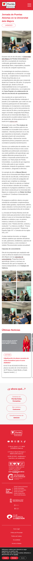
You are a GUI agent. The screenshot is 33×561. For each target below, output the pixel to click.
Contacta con (17, 399)
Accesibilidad (16, 540)
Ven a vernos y (16, 408)
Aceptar (6, 558)
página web (13, 121)
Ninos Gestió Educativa (20, 495)
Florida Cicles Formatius (20, 490)
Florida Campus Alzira (19, 493)
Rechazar (14, 558)
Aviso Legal (16, 529)
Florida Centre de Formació (21, 486)
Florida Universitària (19, 488)
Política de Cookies (16, 536)
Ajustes (23, 558)
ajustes (16, 554)
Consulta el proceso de (16, 416)
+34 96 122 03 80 (12, 456)
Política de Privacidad (16, 532)
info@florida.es (22, 456)
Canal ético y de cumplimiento (17, 458)
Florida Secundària (18, 491)
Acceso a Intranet (16, 543)
